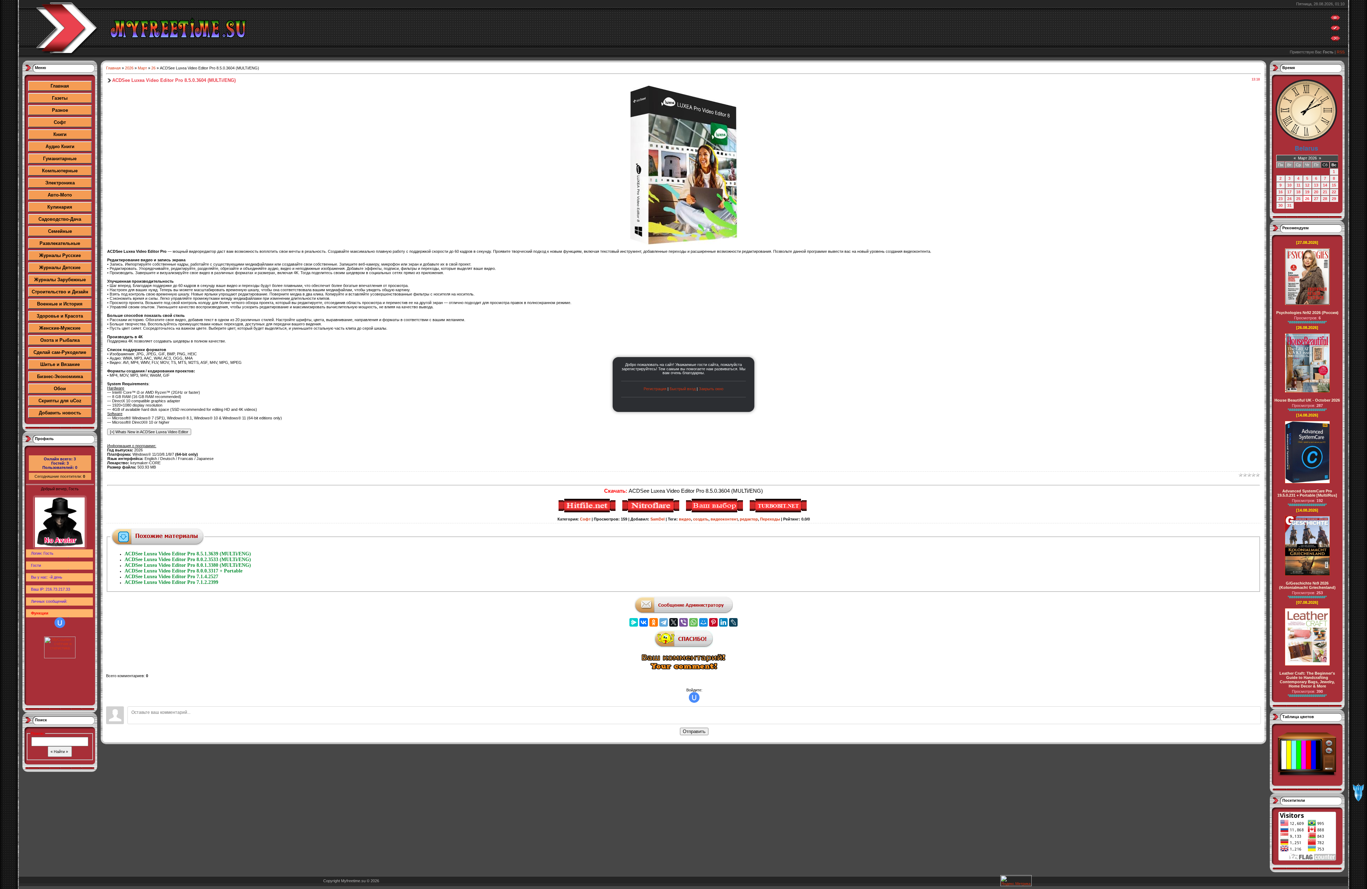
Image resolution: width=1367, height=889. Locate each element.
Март (142, 68)
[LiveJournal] (733, 622)
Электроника (60, 182)
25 (1298, 199)
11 (1298, 185)
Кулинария (59, 207)
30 (1280, 205)
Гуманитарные (60, 158)
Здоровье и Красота (60, 316)
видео (685, 519)
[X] (673, 622)
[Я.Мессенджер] (633, 622)
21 (1325, 192)
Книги (60, 134)
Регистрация (655, 389)
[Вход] (1335, 40)
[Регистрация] (1335, 29)
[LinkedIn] (723, 622)
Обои (60, 388)
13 (1316, 185)
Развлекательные (60, 243)
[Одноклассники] (653, 622)
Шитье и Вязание (60, 364)
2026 (129, 68)
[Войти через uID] (59, 622)
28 (1325, 199)
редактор (749, 519)
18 (1298, 192)
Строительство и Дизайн (60, 291)
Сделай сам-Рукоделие (59, 352)
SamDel (657, 519)
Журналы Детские (59, 267)
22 (1334, 192)
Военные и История (60, 304)
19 (1307, 192)
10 (1289, 185)
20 (1316, 192)
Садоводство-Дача (59, 219)
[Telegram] (663, 622)
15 (1334, 185)
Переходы (770, 519)
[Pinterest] (713, 622)
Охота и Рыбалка (60, 340)
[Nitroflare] (651, 511)
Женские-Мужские (59, 328)
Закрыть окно (711, 389)
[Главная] (1335, 19)
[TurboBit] (779, 511)
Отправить (694, 731)
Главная (60, 86)
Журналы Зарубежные (60, 279)
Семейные (60, 231)
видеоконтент (724, 519)
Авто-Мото (60, 195)
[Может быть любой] (715, 511)
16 (1280, 192)
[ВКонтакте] (643, 622)
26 (153, 68)
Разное (60, 110)
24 (1289, 199)
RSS (1341, 52)
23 (1280, 199)
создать (700, 519)
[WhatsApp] (693, 622)
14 (1325, 185)
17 (1289, 192)
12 (1307, 185)
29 (1334, 199)
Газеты (60, 98)
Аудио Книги (60, 146)
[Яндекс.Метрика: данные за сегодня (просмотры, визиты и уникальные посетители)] (1016, 880)
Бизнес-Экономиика (60, 376)
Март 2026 (1307, 158)
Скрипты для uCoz (60, 400)
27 (1316, 199)
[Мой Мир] (703, 622)
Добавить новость (60, 412)
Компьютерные (60, 170)
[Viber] (683, 622)
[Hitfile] (588, 511)
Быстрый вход (683, 389)
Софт (60, 122)
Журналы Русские (60, 255)
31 (1289, 205)
